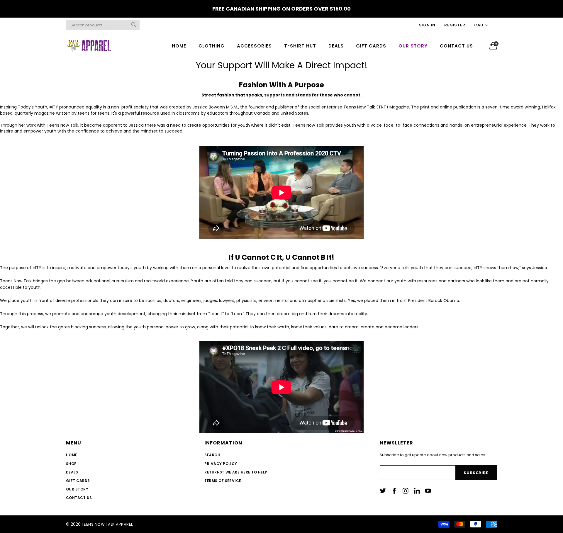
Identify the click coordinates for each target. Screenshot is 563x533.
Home (71, 454)
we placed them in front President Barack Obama (408, 300)
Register (454, 25)
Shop (71, 463)
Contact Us (79, 497)
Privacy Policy (220, 463)
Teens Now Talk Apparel (107, 524)
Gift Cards (78, 480)
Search (212, 454)
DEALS (336, 46)
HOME (179, 46)
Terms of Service (222, 480)
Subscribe (476, 473)
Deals (72, 472)
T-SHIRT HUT (300, 46)
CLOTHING (212, 46)
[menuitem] (179, 45)
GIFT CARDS (371, 46)
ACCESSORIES (254, 46)
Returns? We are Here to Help (235, 472)
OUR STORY (413, 46)
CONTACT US (456, 46)
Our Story (77, 489)
